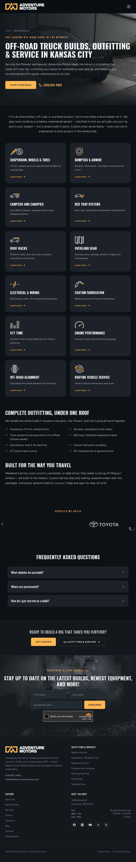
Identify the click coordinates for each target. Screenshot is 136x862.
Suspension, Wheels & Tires (85, 757)
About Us (10, 799)
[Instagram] (82, 825)
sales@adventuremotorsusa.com (22, 779)
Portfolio (9, 809)
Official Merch (12, 836)
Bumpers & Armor (80, 763)
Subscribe (94, 704)
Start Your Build (21, 84)
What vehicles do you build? (27, 572)
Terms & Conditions (122, 851)
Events (8, 815)
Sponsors (10, 820)
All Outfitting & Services (79, 641)
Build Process (12, 804)
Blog (7, 825)
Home (8, 30)
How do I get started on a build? (30, 601)
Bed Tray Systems (80, 773)
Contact (9, 831)
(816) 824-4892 (52, 85)
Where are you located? (25, 586)
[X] (106, 825)
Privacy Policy (104, 851)
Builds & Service (79, 752)
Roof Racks (77, 778)
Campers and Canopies (83, 768)
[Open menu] (129, 7)
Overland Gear (78, 784)
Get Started (43, 641)
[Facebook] (74, 825)
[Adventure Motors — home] (24, 7)
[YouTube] (90, 825)
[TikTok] (98, 825)
